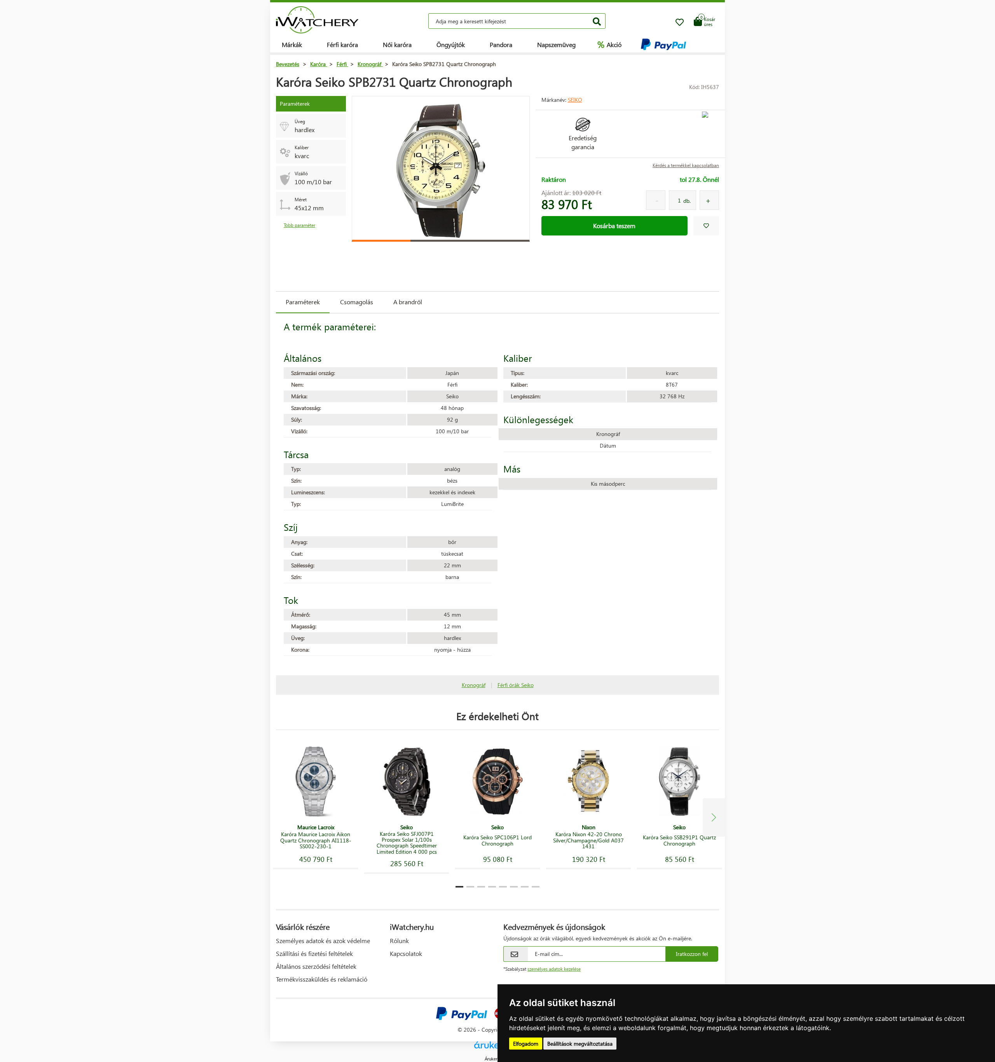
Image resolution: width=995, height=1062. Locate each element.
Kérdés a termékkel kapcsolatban (686, 165)
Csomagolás (356, 302)
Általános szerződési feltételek (316, 966)
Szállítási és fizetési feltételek (314, 953)
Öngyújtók (450, 44)
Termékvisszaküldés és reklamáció (321, 979)
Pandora (501, 44)
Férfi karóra (342, 44)
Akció (609, 44)
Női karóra (397, 44)
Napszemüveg (556, 44)
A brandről (407, 302)
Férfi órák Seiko (516, 685)
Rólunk (399, 940)
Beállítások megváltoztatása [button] (580, 1043)
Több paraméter (299, 225)
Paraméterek (303, 302)
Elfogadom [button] (525, 1043)
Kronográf (473, 685)
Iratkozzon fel (692, 953)
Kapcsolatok (406, 953)
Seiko (575, 99)
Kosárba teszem (614, 225)
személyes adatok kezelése (554, 969)
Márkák (292, 44)
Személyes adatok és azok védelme (323, 940)
